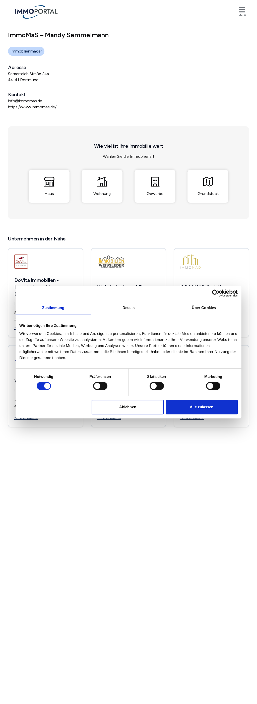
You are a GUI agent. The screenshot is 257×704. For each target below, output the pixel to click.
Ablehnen (127, 407)
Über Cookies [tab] (204, 308)
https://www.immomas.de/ (32, 107)
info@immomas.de (25, 100)
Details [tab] (128, 308)
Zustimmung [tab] (53, 308)
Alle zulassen (201, 407)
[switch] (100, 386)
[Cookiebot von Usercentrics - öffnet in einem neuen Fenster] (216, 293)
